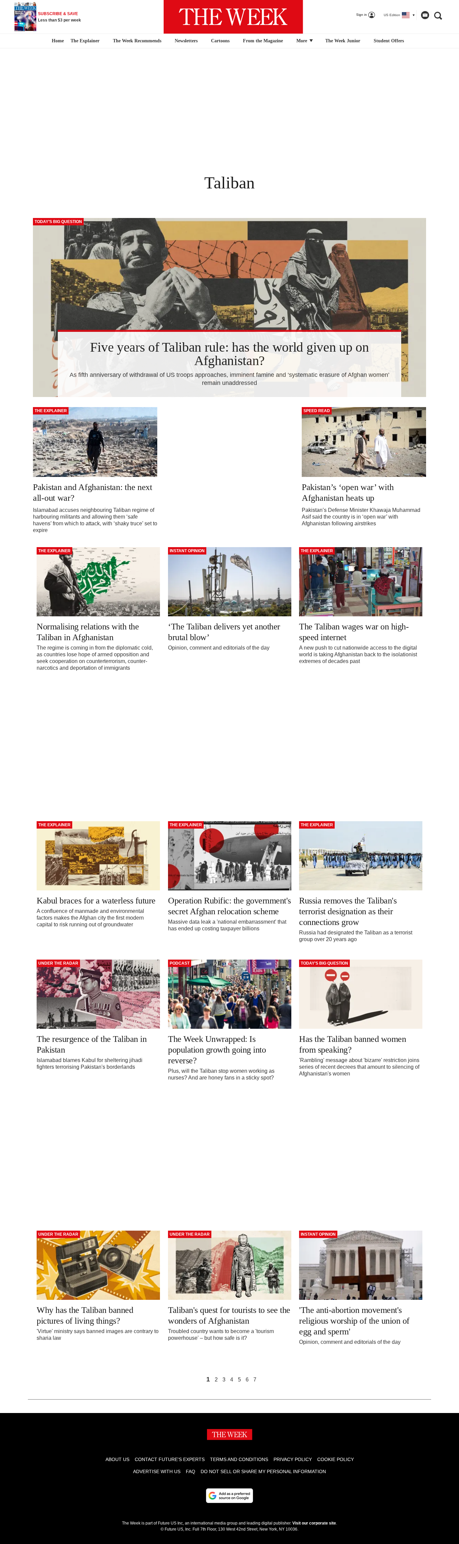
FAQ (190, 1471)
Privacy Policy (293, 1459)
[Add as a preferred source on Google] (229, 1495)
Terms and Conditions (239, 1459)
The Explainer (85, 40)
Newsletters (186, 40)
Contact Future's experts (170, 1459)
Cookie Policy (335, 1459)
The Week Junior (342, 40)
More (302, 40)
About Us (117, 1459)
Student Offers (389, 40)
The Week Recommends (137, 40)
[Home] (57, 41)
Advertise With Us (156, 1471)
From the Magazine (263, 40)
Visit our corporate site (314, 1523)
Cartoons (220, 40)
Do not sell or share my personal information (263, 1471)
